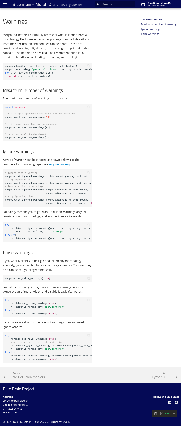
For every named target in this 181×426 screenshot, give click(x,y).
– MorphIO (48, 4)
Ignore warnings (150, 29)
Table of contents (151, 19)
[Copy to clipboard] (88, 66)
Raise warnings (150, 34)
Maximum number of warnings (159, 24)
